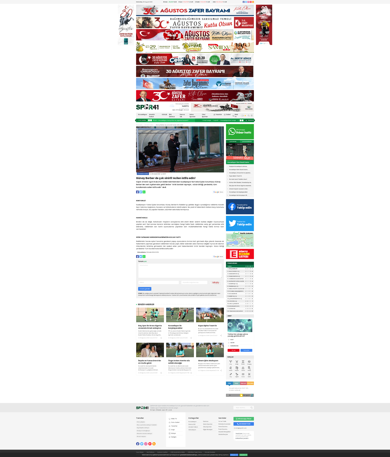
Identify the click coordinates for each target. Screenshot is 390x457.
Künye (173, 433)
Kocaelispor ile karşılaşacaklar (175, 326)
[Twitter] (246, 2)
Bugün (230, 144)
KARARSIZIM (234, 346)
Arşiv (173, 430)
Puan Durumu (222, 429)
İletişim (173, 437)
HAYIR (232, 343)
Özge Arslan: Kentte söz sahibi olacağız (179, 361)
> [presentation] (242, 120)
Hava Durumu (222, 427)
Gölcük (164, 114)
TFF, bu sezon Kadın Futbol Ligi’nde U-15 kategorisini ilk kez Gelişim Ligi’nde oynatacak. (179, 333)
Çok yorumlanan (247, 141)
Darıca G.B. (192, 424)
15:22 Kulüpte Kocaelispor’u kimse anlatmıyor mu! (171, 120)
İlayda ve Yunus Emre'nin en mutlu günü (149, 361)
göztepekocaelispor (143, 428)
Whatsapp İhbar (244, 419)
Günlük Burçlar (223, 434)
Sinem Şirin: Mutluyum (208, 360)
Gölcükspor (192, 430)
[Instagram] (248, 2)
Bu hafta (240, 144)
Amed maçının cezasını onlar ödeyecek (238, 189)
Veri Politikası (150, 452)
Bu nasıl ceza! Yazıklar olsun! (238, 179)
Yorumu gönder (145, 289)
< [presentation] (240, 120)
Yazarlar (219, 114)
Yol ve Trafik (222, 421)
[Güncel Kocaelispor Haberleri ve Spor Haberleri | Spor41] (147, 107)
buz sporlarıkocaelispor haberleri (147, 425)
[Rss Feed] (253, 2)
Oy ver (233, 350)
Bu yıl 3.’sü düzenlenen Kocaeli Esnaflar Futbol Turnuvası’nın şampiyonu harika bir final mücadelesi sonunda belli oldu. (208, 332)
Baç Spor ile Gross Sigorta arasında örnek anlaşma (150, 326)
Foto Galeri (175, 422)
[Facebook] (244, 2)
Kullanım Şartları (162, 452)
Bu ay (249, 144)
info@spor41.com (241, 428)
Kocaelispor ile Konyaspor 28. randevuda (238, 195)
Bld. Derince (172, 115)
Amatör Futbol (152, 115)
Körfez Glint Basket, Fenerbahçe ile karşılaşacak (240, 183)
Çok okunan (233, 141)
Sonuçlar (246, 350)
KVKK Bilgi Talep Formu (195, 452)
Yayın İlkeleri (140, 452)
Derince (205, 421)
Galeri (228, 114)
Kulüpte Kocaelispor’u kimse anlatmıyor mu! (238, 167)
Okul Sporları (205, 115)
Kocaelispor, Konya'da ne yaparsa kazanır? (240, 162)
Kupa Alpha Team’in (207, 325)
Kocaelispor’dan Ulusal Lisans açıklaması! (238, 170)
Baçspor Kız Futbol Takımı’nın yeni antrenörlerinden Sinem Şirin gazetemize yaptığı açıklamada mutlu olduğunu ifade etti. (209, 367)
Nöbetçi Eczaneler (224, 424)
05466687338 (244, 424)
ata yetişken (141, 422)
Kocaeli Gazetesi (210, 452)
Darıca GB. (182, 115)
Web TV (236, 115)
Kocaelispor (142, 114)
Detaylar (233, 455)
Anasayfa (139, 125)
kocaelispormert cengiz (228, 120)
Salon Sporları (192, 115)
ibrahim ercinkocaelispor (144, 433)
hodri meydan (141, 436)
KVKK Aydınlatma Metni (178, 452)
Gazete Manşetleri (224, 432)
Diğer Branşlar (207, 429)
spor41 (215, 120)
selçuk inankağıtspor (143, 430)
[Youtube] (251, 2)
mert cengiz (206, 120)
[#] (142, 408)
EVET (232, 340)
